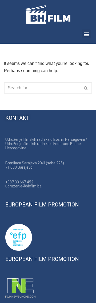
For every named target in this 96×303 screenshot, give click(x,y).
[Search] (86, 88)
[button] (86, 33)
